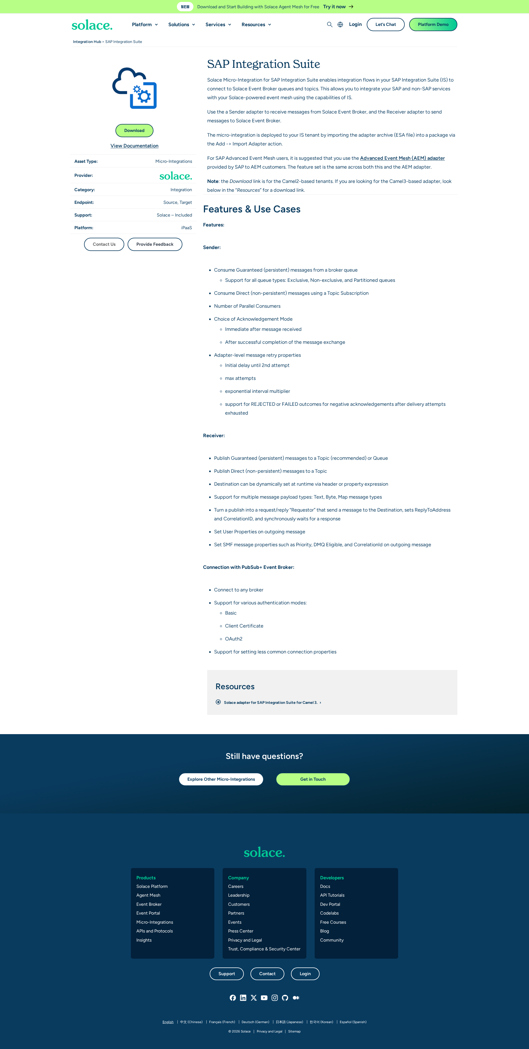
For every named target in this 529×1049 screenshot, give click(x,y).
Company (238, 877)
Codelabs (329, 913)
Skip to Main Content (27, 5)
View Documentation (134, 145)
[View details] (92, 24)
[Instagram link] (275, 998)
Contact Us (104, 244)
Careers (235, 886)
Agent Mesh (148, 895)
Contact (267, 973)
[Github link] (285, 998)
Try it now (335, 6)
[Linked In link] (243, 998)
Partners (236, 913)
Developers (332, 877)
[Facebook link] (233, 998)
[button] (155, 22)
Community (332, 940)
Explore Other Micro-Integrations (221, 779)
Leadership (238, 895)
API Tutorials (332, 895)
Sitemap (294, 1031)
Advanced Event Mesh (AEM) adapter (402, 158)
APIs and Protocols (154, 931)
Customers (239, 904)
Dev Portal (330, 904)
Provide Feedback (155, 244)
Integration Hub (87, 41)
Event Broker (148, 904)
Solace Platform (152, 886)
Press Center (240, 931)
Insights (144, 940)
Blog (324, 931)
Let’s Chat (386, 24)
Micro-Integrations (154, 922)
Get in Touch (313, 779)
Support (226, 973)
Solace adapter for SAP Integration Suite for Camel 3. (271, 702)
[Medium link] (295, 998)
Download (134, 130)
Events (234, 922)
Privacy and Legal (245, 940)
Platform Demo (433, 24)
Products (146, 877)
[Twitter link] (254, 998)
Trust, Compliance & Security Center (264, 948)
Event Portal (148, 913)
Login (355, 24)
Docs (325, 886)
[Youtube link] (264, 998)
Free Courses (333, 922)
